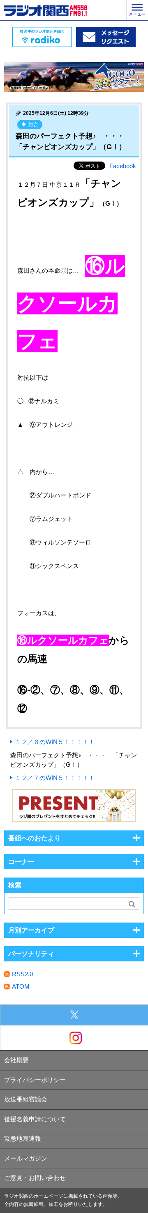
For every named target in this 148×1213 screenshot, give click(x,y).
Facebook (122, 165)
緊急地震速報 (22, 1138)
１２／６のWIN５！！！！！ (55, 741)
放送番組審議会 (25, 1099)
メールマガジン (25, 1158)
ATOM (21, 986)
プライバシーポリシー (35, 1079)
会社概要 (16, 1059)
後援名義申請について (35, 1119)
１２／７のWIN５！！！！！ (55, 777)
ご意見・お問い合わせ (35, 1177)
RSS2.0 (22, 974)
